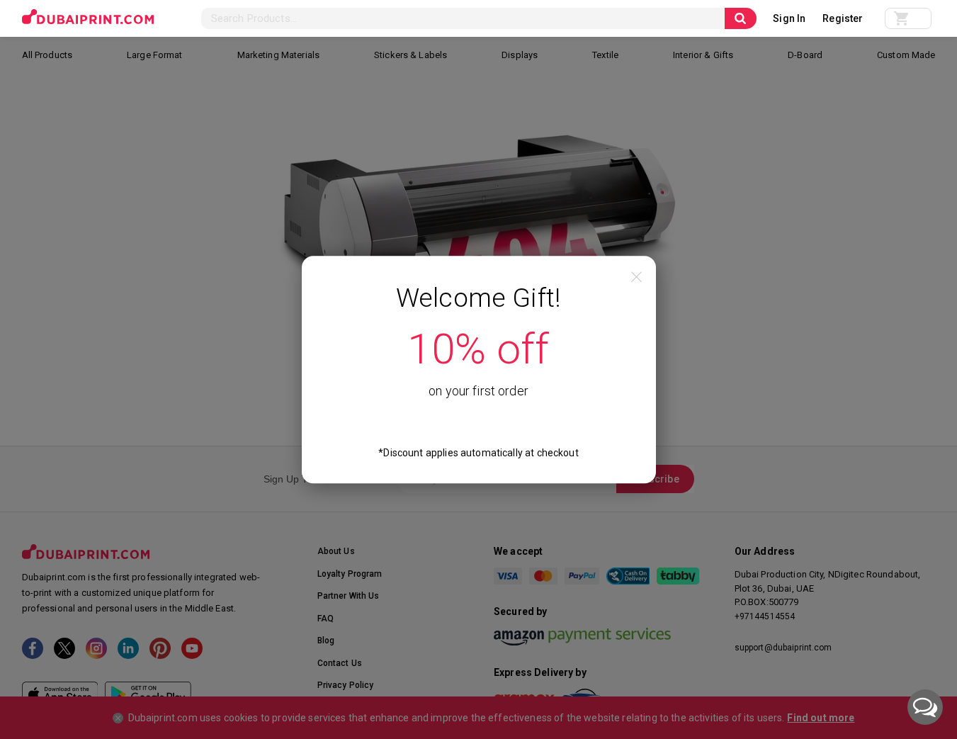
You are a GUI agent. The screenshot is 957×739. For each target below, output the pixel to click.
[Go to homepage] (88, 17)
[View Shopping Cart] (908, 18)
